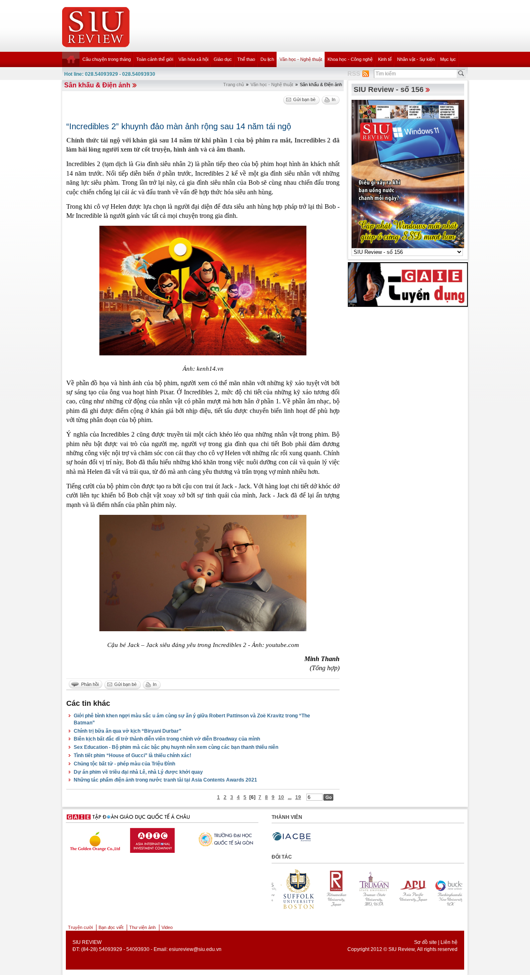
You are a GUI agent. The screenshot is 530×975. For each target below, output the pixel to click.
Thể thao (246, 59)
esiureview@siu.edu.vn (195, 949)
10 (281, 797)
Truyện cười (80, 927)
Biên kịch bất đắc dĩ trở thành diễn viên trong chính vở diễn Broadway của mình (167, 739)
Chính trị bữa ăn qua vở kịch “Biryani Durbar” (127, 731)
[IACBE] (291, 836)
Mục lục (448, 59)
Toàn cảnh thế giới (154, 59)
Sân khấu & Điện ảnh (97, 85)
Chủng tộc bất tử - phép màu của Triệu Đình (124, 764)
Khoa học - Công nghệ (350, 59)
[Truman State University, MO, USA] (329, 889)
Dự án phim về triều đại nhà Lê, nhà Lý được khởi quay (138, 772)
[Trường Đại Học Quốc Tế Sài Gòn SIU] (162, 838)
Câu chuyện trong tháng (106, 59)
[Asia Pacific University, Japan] (367, 889)
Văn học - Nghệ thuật (300, 59)
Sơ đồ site (425, 942)
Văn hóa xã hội (193, 59)
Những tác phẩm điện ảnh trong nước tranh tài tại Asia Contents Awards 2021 (165, 780)
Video (167, 927)
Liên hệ (449, 942)
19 (298, 797)
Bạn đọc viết (111, 927)
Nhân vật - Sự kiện (416, 59)
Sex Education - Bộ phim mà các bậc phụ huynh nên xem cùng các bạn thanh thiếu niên (176, 747)
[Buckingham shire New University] (405, 889)
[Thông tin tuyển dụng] (408, 284)
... (290, 797)
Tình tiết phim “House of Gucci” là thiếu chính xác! (132, 755)
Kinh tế (385, 59)
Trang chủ (233, 84)
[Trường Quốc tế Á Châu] (226, 839)
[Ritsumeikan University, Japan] (290, 889)
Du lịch (267, 59)
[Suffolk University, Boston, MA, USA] (443, 889)
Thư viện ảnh (142, 927)
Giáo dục (223, 59)
